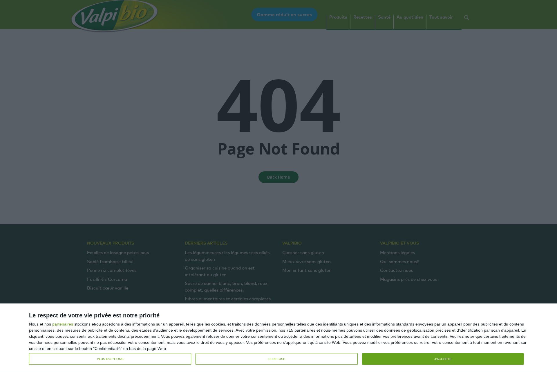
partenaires (62, 324)
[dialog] (278, 338)
